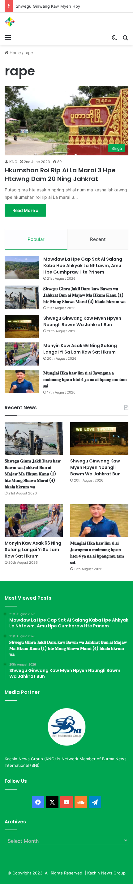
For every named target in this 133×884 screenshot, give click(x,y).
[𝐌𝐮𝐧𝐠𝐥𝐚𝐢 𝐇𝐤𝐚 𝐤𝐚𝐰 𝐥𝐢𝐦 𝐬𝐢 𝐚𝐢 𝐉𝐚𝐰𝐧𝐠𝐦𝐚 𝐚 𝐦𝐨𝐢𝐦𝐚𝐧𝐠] (22, 381)
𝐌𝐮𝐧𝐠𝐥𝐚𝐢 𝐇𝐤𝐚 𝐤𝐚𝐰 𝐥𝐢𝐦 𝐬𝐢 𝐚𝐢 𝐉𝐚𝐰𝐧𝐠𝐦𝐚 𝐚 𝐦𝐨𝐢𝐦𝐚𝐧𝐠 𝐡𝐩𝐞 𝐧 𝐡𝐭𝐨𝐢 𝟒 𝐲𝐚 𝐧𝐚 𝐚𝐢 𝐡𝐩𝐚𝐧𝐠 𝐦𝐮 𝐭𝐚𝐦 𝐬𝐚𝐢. (85, 379)
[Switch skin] (114, 37)
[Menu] (8, 37)
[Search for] (125, 37)
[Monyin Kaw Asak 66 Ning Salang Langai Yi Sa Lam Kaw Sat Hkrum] (22, 354)
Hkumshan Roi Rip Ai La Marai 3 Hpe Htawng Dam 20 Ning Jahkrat (60, 174)
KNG (13, 161)
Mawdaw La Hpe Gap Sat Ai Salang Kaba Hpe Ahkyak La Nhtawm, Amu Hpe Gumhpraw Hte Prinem (82, 265)
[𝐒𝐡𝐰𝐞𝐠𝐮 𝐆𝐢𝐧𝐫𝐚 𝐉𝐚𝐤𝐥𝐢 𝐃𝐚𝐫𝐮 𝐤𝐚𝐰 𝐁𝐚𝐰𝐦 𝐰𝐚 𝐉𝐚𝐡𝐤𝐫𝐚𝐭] (22, 297)
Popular (36, 239)
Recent (97, 239)
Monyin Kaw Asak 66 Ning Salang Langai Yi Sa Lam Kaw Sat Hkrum (80, 348)
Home (14, 52)
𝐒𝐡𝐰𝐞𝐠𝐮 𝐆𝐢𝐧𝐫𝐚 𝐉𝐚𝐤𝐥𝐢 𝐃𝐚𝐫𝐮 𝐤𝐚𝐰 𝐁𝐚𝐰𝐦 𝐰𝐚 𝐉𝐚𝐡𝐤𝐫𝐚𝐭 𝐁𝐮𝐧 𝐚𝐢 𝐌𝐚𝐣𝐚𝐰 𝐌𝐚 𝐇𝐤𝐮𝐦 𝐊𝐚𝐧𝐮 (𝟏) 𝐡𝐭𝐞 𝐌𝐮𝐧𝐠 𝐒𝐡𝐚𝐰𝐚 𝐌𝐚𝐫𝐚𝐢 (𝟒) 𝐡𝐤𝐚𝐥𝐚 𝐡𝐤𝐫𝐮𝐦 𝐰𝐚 (84, 295)
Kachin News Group (106, 872)
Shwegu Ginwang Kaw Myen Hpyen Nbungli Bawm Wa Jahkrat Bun (82, 321)
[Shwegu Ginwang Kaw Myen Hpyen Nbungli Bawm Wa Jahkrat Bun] (22, 326)
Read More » (25, 210)
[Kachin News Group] (29, 22)
